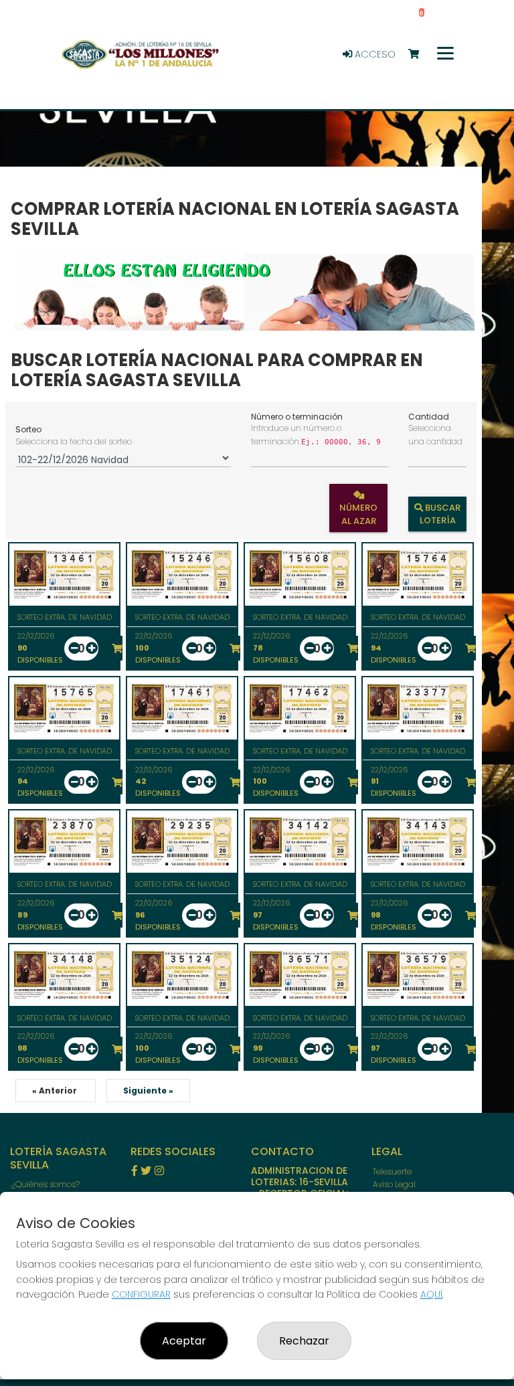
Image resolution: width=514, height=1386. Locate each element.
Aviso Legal (394, 1184)
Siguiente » (148, 1090)
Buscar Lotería (439, 514)
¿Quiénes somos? (45, 1184)
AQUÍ (431, 1294)
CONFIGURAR (141, 1294)
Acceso (374, 54)
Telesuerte (392, 1171)
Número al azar (359, 514)
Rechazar (304, 1341)
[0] (420, 54)
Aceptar (184, 1341)
